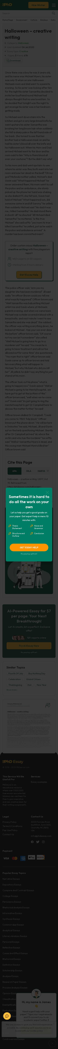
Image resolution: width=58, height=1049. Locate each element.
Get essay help (29, 547)
